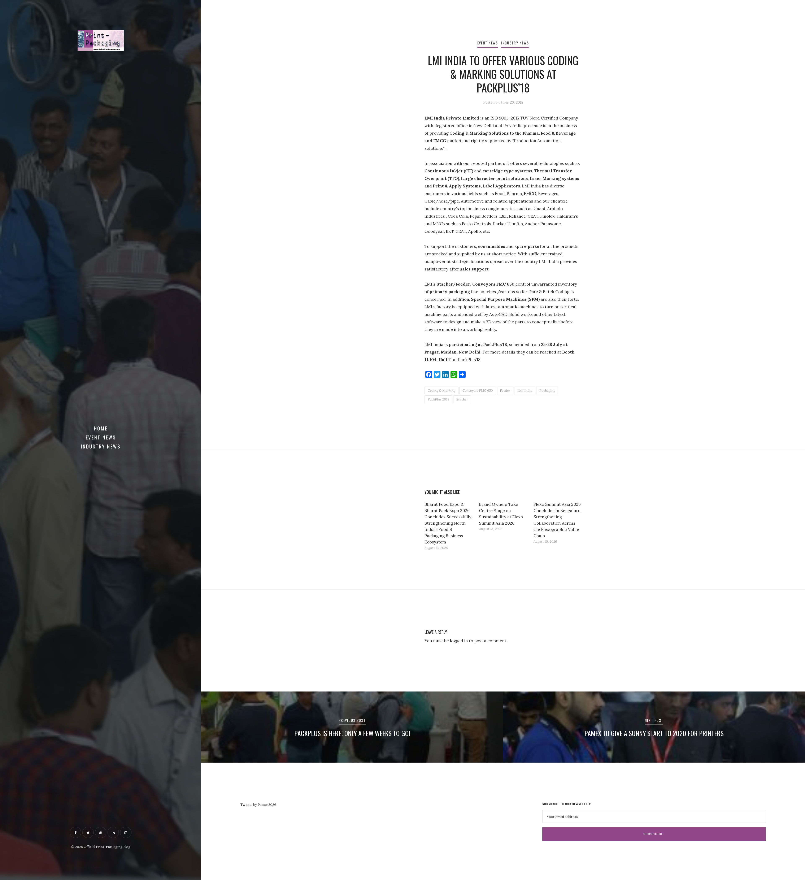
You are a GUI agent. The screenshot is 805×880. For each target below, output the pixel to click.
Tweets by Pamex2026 (258, 804)
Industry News (101, 446)
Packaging (547, 390)
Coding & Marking (441, 390)
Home (101, 428)
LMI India (524, 390)
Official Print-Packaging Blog (107, 847)
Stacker (462, 399)
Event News (101, 437)
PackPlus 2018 (438, 399)
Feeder (505, 390)
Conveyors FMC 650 (477, 390)
